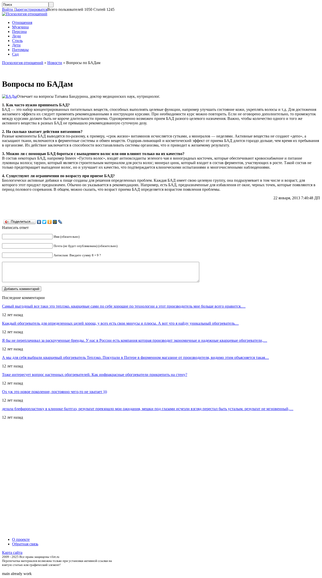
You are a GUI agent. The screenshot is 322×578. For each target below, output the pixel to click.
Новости (54, 63)
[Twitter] (44, 222)
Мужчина (20, 27)
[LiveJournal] (60, 222)
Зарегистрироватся (31, 9)
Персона (19, 31)
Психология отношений (22, 63)
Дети (16, 45)
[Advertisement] (32, 478)
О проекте (21, 539)
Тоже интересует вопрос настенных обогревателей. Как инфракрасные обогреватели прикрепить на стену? (94, 374)
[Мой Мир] (55, 222)
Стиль (17, 40)
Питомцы (20, 49)
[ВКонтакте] (39, 222)
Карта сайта (12, 552)
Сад (15, 54)
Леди (16, 36)
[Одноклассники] (49, 222)
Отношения (22, 22)
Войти (8, 9)
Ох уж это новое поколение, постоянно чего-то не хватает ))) (54, 392)
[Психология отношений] (24, 14)
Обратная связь (25, 544)
